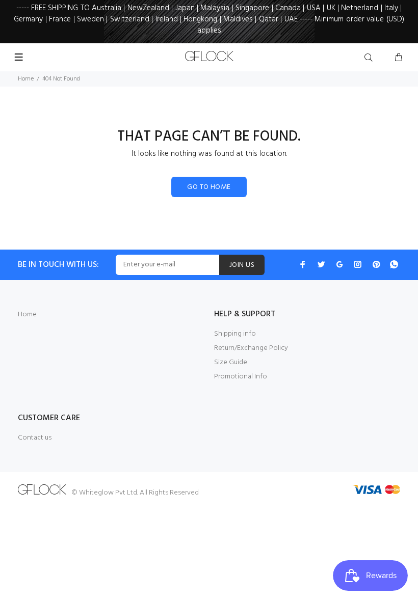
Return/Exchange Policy (251, 348)
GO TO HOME (208, 187)
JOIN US (241, 265)
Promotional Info (240, 377)
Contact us (34, 438)
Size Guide (230, 362)
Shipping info (235, 334)
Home (26, 79)
